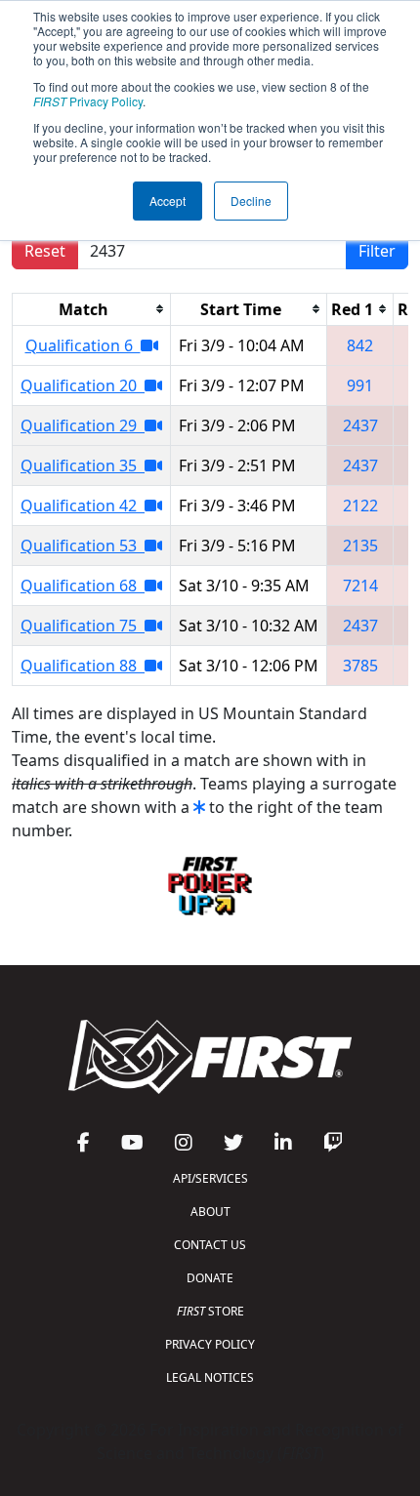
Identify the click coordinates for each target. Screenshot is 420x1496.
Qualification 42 (83, 505)
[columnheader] (92, 309)
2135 (360, 545)
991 (360, 385)
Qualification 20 (83, 385)
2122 (360, 505)
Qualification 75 (83, 625)
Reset (44, 251)
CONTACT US (210, 1244)
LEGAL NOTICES (210, 1377)
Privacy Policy (88, 101)
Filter (377, 251)
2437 (360, 425)
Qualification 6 (83, 345)
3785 (360, 665)
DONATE (210, 1278)
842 (360, 345)
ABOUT (210, 1211)
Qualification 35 (83, 465)
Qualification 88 (83, 665)
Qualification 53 (83, 545)
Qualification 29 (83, 425)
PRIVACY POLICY (210, 1344)
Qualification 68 (83, 585)
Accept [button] (167, 200)
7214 (360, 585)
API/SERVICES (210, 1178)
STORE (210, 1311)
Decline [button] (251, 200)
